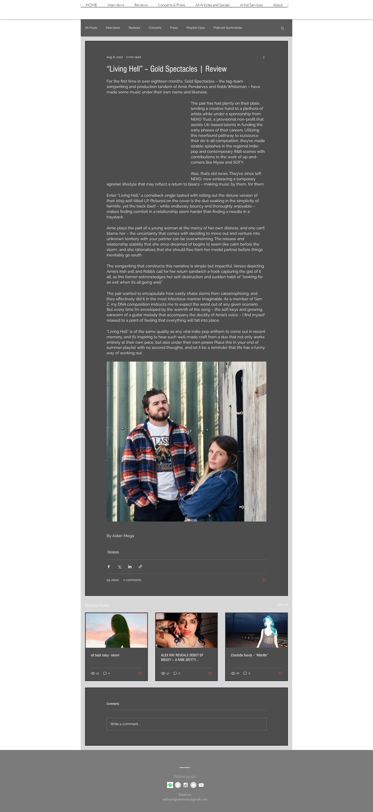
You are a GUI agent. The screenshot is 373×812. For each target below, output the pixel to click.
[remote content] (144, 136)
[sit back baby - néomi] (116, 630)
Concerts (155, 27)
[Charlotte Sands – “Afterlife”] (256, 630)
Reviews (134, 27)
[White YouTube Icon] (286, 16)
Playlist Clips (195, 27)
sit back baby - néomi (105, 655)
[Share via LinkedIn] (130, 567)
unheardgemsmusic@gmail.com (185, 799)
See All (283, 604)
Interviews (113, 27)
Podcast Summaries (227, 27)
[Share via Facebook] (109, 567)
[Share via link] (140, 567)
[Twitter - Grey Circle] (193, 785)
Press (174, 27)
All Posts (91, 27)
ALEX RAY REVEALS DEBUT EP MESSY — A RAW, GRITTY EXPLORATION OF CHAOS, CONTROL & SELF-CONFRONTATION (185, 657)
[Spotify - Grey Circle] (178, 785)
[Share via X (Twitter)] (119, 567)
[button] (282, 28)
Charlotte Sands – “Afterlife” (249, 655)
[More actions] (263, 57)
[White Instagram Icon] (278, 16)
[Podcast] (170, 785)
